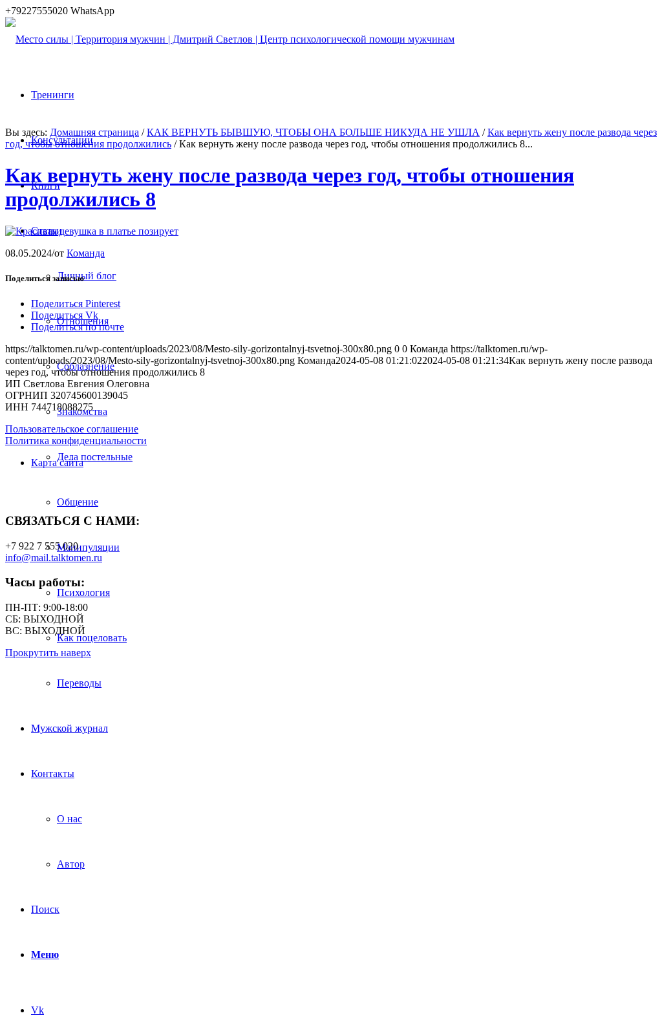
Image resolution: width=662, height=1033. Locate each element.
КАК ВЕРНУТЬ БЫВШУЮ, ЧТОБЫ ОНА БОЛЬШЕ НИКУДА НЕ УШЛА (313, 132)
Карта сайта (57, 462)
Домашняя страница (94, 132)
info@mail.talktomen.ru (53, 557)
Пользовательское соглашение (71, 428)
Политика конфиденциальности (76, 440)
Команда (86, 253)
